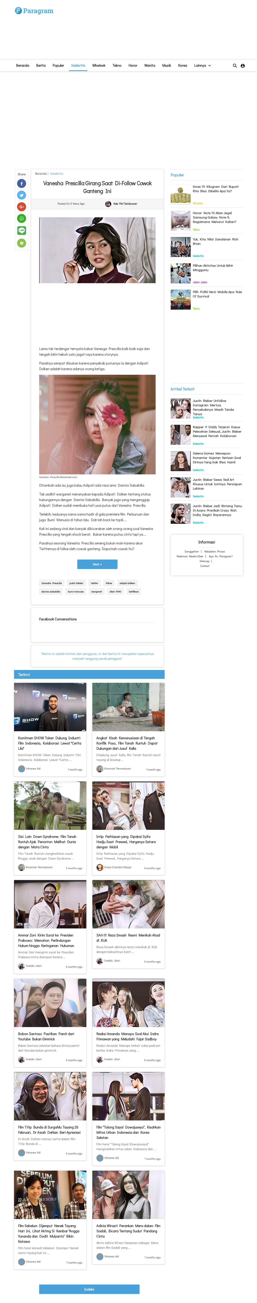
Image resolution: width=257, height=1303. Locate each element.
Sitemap (204, 561)
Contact (204, 566)
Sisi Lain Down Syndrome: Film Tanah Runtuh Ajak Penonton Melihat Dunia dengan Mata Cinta (47, 841)
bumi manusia (76, 591)
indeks (89, 1289)
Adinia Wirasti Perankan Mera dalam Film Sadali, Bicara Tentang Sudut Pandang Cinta (128, 1231)
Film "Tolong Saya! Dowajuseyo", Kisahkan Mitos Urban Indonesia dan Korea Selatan (128, 1132)
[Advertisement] (158, 31)
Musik (166, 65)
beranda (22, 65)
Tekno (116, 65)
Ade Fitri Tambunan (125, 204)
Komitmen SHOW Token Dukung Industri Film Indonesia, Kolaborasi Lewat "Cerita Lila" (49, 743)
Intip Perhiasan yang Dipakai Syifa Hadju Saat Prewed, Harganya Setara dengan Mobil (126, 841)
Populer (58, 65)
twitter (94, 583)
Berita (41, 65)
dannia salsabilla (51, 591)
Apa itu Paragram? (221, 556)
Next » (97, 564)
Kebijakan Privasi (214, 551)
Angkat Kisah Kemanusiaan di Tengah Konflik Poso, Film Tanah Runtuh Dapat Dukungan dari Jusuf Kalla (127, 743)
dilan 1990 (115, 591)
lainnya (200, 65)
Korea (182, 65)
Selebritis (78, 65)
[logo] (34, 6)
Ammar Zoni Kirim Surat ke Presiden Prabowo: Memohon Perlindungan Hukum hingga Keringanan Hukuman (46, 940)
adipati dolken (127, 583)
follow (109, 583)
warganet (96, 591)
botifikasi (134, 591)
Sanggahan (192, 551)
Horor (132, 65)
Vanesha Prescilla (52, 583)
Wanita (149, 65)
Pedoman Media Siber (190, 556)
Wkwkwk (98, 65)
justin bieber (76, 583)
